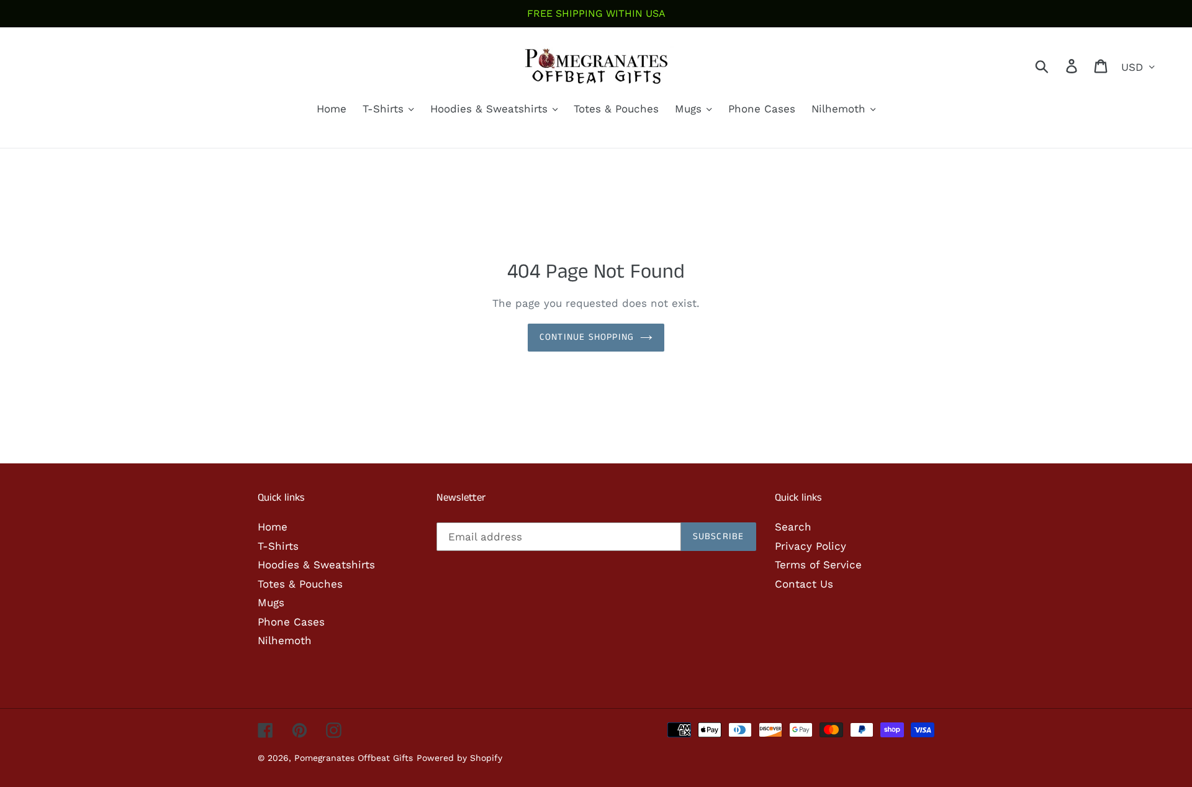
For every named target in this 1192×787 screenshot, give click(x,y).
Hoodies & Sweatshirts (316, 564)
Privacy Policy (810, 546)
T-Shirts (278, 546)
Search (793, 527)
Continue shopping (587, 336)
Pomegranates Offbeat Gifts (353, 758)
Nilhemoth (285, 640)
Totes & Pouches (300, 584)
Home (272, 527)
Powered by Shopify (459, 758)
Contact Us (804, 584)
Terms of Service (818, 564)
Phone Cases (291, 622)
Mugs (271, 602)
